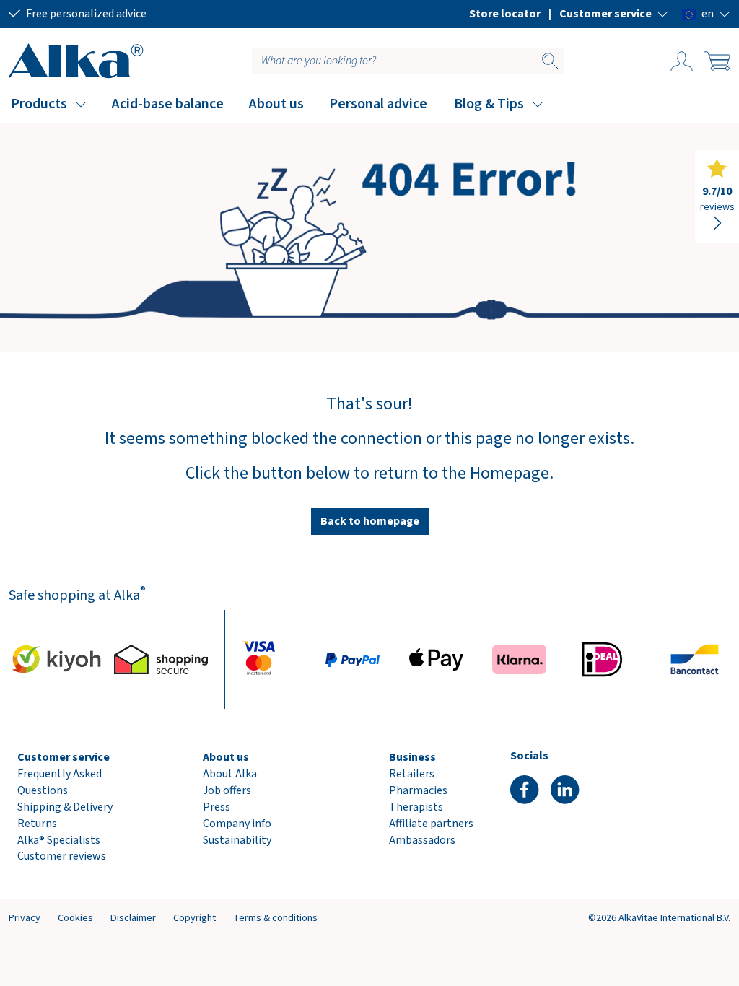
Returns (37, 824)
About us (276, 104)
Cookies (75, 917)
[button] (613, 14)
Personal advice (378, 104)
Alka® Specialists (58, 840)
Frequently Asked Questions (59, 782)
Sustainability (237, 840)
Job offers (227, 790)
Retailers (411, 774)
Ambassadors (422, 840)
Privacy (24, 917)
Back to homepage (369, 521)
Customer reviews (61, 856)
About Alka (230, 774)
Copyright (194, 917)
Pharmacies (418, 790)
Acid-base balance (168, 104)
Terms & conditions (275, 917)
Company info (237, 824)
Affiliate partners (431, 824)
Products (39, 104)
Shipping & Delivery (65, 807)
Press (216, 807)
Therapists (416, 807)
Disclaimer (133, 917)
